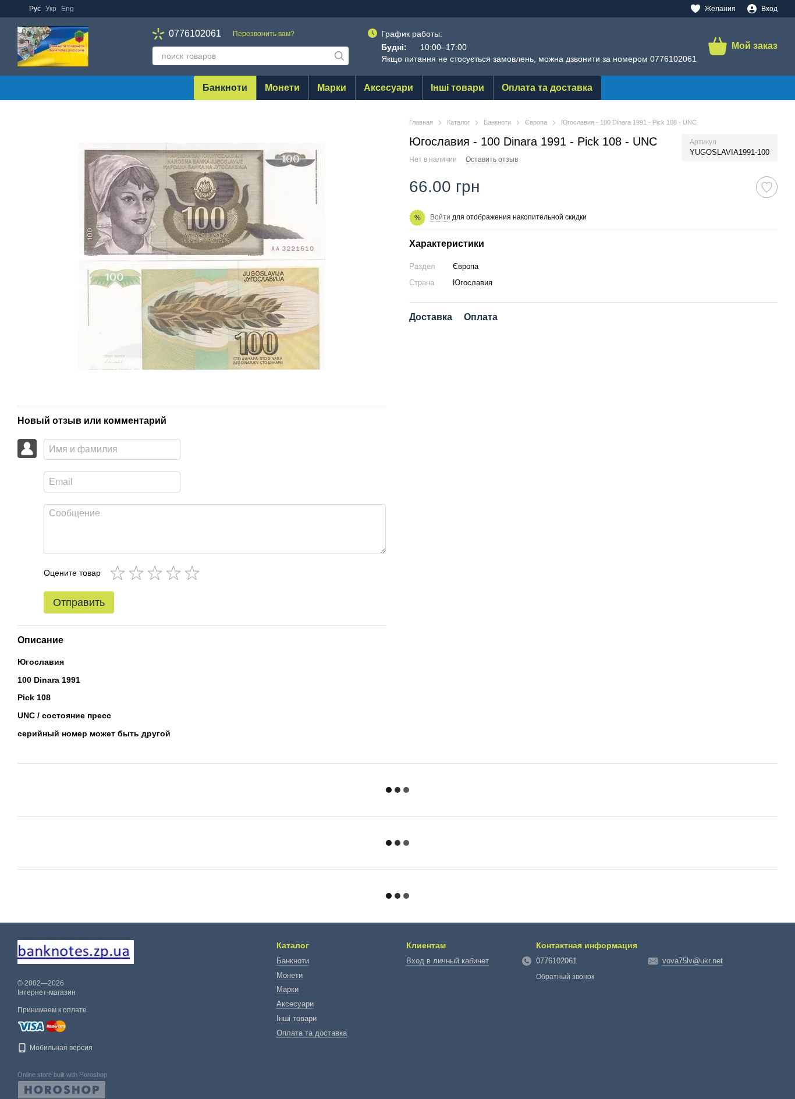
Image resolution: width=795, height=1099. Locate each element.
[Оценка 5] (194, 573)
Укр (50, 8)
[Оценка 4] (175, 573)
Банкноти (225, 88)
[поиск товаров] (339, 56)
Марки (331, 88)
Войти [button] (440, 217)
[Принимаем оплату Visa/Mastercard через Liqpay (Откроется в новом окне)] (41, 1026)
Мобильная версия (60, 1048)
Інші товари (457, 88)
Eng (67, 8)
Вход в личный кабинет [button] (447, 960)
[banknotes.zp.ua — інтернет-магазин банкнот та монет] (75, 951)
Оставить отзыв (492, 159)
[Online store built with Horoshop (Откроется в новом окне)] (62, 1085)
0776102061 (195, 33)
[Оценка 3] (157, 573)
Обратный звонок (565, 977)
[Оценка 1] (120, 573)
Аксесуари (388, 88)
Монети (282, 88)
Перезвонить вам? (263, 34)
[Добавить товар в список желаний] (767, 187)
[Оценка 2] (138, 573)
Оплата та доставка (547, 88)
